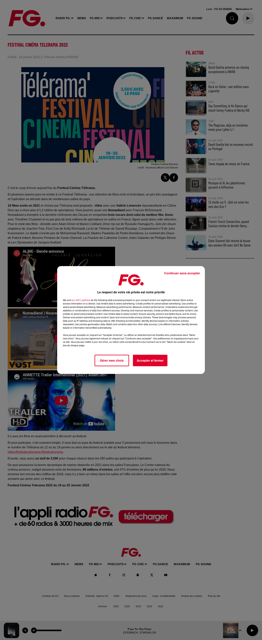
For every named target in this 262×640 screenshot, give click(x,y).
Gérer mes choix (112, 360)
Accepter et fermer (150, 360)
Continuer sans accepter (182, 273)
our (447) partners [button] (81, 300)
